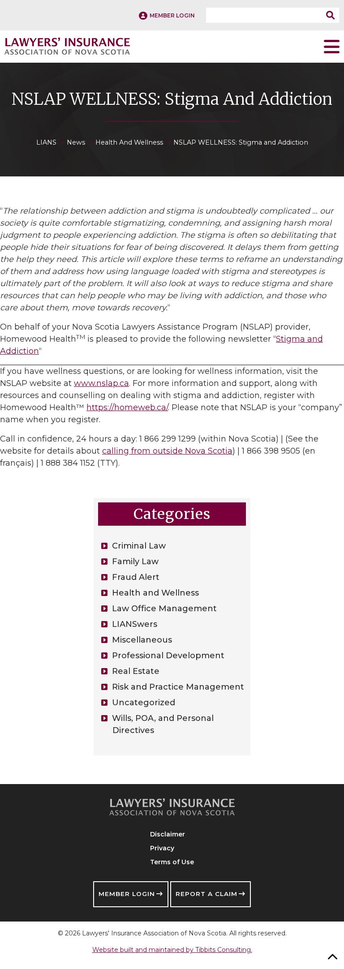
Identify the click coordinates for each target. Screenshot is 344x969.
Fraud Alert (135, 577)
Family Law (135, 561)
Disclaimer (167, 834)
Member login (172, 15)
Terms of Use (172, 862)
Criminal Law (139, 546)
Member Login (127, 893)
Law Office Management (164, 608)
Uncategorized (143, 702)
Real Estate (135, 671)
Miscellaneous (142, 640)
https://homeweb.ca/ (127, 407)
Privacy (162, 848)
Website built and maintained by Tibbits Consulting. (172, 950)
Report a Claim (206, 893)
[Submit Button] (333, 15)
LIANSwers (134, 624)
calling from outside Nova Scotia (167, 451)
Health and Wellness (155, 593)
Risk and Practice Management (178, 687)
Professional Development (168, 655)
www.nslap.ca (101, 383)
